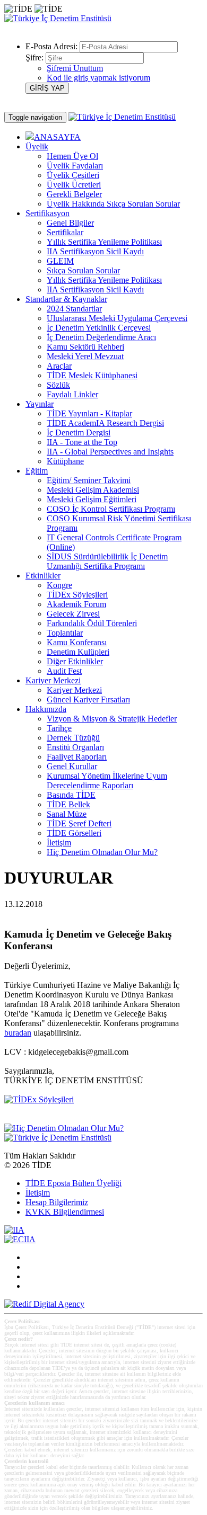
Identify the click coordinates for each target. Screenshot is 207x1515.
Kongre (59, 585)
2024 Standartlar (74, 308)
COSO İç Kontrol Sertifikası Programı (111, 508)
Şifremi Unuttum (75, 68)
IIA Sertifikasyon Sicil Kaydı (95, 251)
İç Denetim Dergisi (78, 432)
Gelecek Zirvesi (73, 613)
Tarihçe (59, 728)
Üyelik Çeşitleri (73, 175)
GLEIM (60, 260)
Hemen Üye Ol (72, 156)
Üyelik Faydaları (75, 165)
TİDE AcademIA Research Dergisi (105, 422)
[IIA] (14, 1229)
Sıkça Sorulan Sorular (83, 270)
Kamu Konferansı (77, 642)
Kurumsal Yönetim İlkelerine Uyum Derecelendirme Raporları (107, 780)
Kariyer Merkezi (74, 689)
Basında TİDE (71, 794)
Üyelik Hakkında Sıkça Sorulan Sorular (113, 203)
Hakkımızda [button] (45, 709)
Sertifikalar (65, 232)
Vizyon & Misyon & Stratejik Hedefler (112, 718)
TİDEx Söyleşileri (77, 594)
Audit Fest (64, 670)
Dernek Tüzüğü (73, 737)
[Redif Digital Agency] (44, 1303)
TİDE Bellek (68, 804)
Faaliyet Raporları (77, 756)
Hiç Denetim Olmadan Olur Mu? (102, 852)
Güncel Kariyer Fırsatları (88, 699)
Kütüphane (65, 461)
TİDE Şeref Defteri (79, 823)
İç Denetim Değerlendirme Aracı (101, 337)
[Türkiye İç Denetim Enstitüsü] (57, 18)
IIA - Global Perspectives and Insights (110, 451)
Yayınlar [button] (39, 403)
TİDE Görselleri (74, 832)
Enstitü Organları (75, 747)
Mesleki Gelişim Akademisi (93, 489)
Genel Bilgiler (70, 222)
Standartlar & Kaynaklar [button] (66, 299)
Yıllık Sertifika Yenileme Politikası (104, 241)
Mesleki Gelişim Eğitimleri (91, 499)
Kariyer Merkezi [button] (53, 680)
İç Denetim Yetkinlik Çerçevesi (99, 327)
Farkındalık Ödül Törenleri (92, 623)
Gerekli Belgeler (74, 194)
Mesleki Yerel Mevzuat (85, 356)
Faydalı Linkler (72, 394)
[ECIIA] (20, 1239)
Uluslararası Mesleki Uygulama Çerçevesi (117, 318)
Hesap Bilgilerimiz (56, 1202)
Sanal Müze (67, 813)
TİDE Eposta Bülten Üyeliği (73, 1183)
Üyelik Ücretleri (74, 184)
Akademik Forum (76, 604)
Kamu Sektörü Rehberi (85, 346)
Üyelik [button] (36, 146)
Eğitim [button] (36, 470)
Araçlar (59, 365)
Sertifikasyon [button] (47, 213)
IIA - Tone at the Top (82, 442)
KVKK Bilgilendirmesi (64, 1211)
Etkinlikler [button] (43, 575)
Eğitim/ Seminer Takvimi (89, 480)
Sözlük (58, 384)
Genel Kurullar (72, 766)
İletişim (59, 842)
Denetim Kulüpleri (78, 651)
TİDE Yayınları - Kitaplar (89, 413)
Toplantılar (65, 632)
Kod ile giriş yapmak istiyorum (98, 77)
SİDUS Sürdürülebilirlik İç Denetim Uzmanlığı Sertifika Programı (107, 561)
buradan (17, 1032)
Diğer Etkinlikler (75, 661)
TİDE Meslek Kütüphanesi (92, 375)
